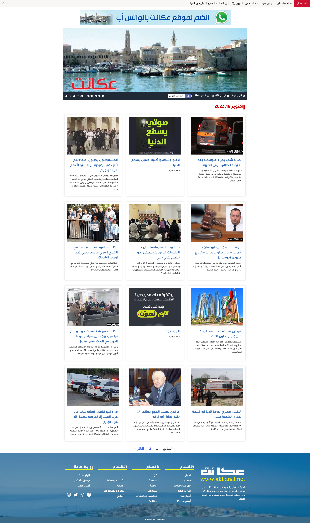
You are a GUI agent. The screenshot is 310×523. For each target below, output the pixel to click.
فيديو (187, 480)
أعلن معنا (84, 486)
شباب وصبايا (115, 480)
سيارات (152, 491)
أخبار (188, 475)
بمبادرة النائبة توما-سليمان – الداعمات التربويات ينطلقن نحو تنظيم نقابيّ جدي (158, 252)
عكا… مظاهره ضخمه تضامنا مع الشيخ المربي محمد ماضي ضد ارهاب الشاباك (96, 252)
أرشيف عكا (184, 501)
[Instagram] (70, 96)
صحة (120, 486)
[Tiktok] (66, 96)
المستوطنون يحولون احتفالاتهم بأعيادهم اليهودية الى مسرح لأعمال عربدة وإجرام (93, 165)
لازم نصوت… (171, 331)
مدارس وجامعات (146, 496)
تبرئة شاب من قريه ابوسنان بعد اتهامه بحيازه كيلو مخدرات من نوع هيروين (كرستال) (218, 252)
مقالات (152, 501)
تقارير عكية (184, 491)
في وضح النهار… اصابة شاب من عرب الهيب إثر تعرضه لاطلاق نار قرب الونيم (96, 417)
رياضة (153, 486)
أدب (121, 475)
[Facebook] (81, 96)
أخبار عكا (185, 496)
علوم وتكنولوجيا (114, 491)
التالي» (139, 448)
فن (155, 475)
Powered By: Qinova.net (155, 520)
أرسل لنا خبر (82, 480)
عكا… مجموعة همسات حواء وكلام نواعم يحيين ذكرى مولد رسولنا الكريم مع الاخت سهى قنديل (94, 336)
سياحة (153, 480)
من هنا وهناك (182, 486)
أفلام (120, 496)
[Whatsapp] (77, 96)
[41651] (155, 23)
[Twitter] (73, 96)
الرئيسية (84, 475)
